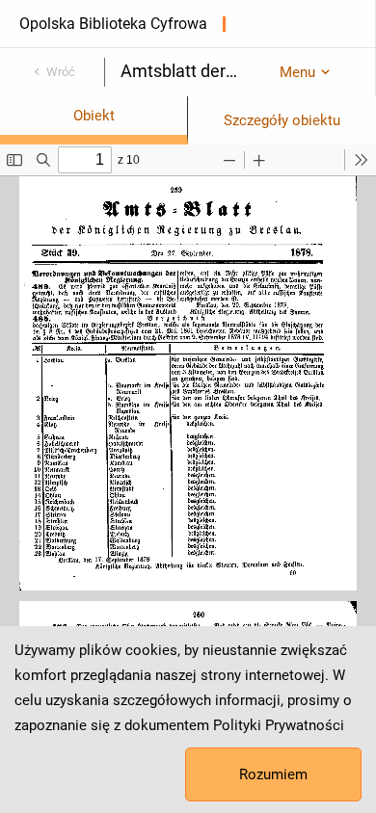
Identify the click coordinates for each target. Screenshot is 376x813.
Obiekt (94, 115)
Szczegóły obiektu (282, 120)
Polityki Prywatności (278, 725)
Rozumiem (273, 774)
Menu (297, 72)
